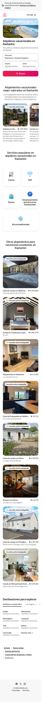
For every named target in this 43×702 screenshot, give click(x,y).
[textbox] (12, 66)
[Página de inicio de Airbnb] (4, 14)
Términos (25, 690)
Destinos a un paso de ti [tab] (12, 604)
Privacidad (16, 690)
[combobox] (20, 58)
